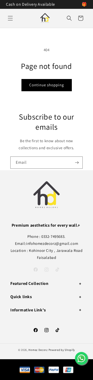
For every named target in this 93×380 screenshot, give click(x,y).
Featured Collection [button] (29, 283)
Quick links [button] (21, 296)
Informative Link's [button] (28, 310)
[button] (10, 18)
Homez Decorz (38, 350)
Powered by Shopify (62, 350)
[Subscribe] (76, 162)
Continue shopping (46, 84)
